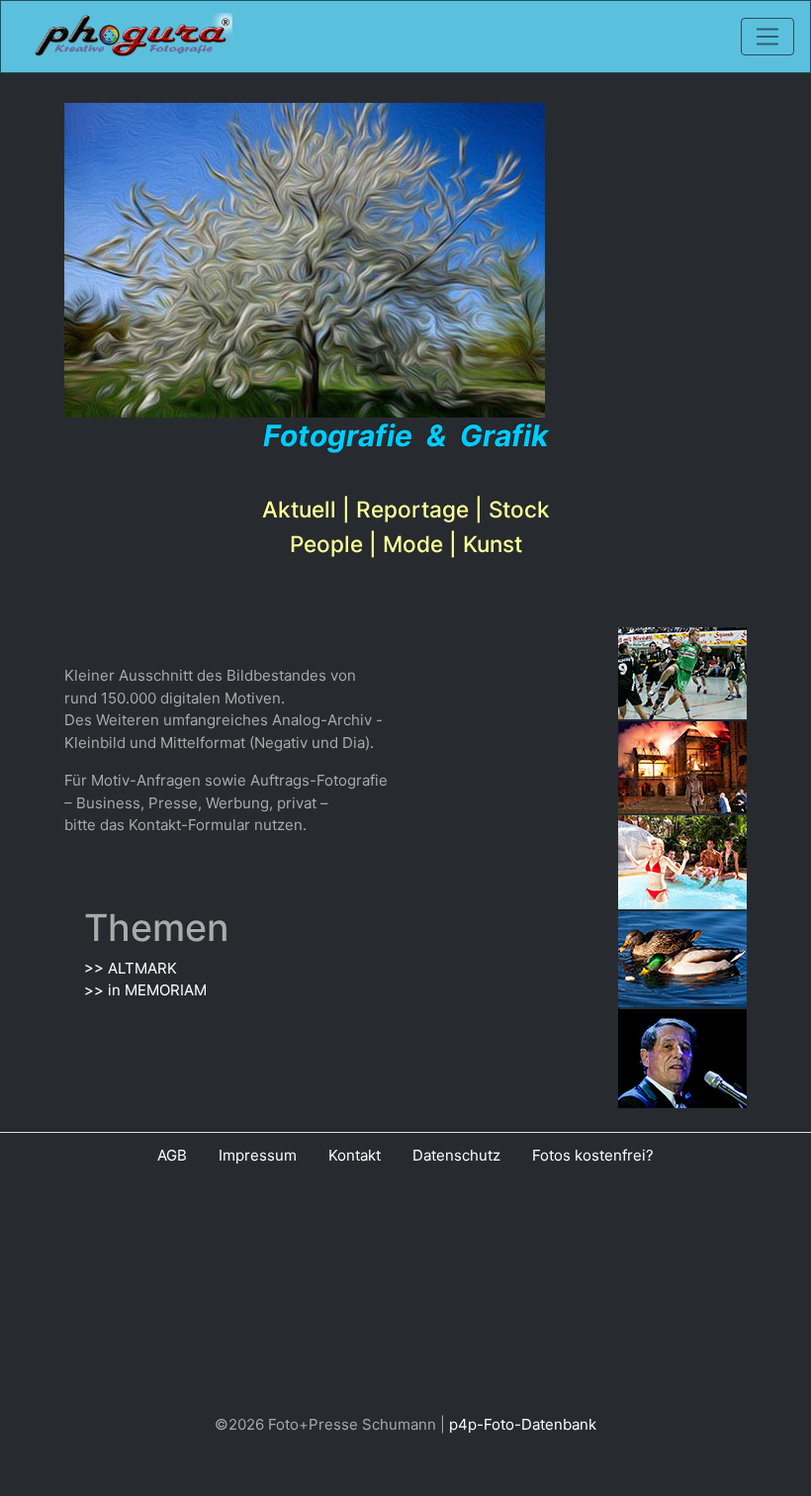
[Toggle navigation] (767, 36)
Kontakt (354, 1155)
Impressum (258, 1155)
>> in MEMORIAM (145, 990)
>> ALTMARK (130, 968)
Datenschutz (456, 1155)
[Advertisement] (405, 1294)
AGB (172, 1155)
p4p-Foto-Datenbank (522, 1424)
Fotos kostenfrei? (593, 1155)
